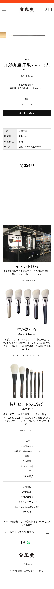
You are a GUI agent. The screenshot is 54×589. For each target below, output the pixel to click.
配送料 (13, 88)
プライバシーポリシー (27, 502)
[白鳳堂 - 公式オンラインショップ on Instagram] (23, 542)
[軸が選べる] (27, 306)
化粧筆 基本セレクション (27, 451)
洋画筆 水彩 (27, 466)
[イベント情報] (27, 243)
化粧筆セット (27, 446)
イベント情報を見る (27, 280)
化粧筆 (27, 441)
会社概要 (27, 487)
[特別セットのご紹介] (27, 381)
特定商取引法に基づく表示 (27, 507)
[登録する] (48, 532)
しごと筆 (27, 471)
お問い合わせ (27, 497)
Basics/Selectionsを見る (27, 355)
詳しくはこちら (27, 430)
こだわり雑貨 (27, 476)
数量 (27, 99)
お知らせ (27, 512)
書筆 (27, 456)
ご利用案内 (27, 492)
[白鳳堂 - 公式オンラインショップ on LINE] (28, 542)
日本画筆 (27, 461)
